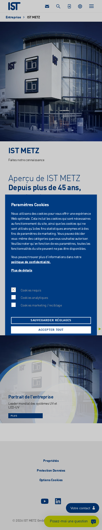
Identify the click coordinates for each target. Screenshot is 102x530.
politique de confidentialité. (31, 262)
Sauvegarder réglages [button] (51, 320)
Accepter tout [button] (51, 329)
